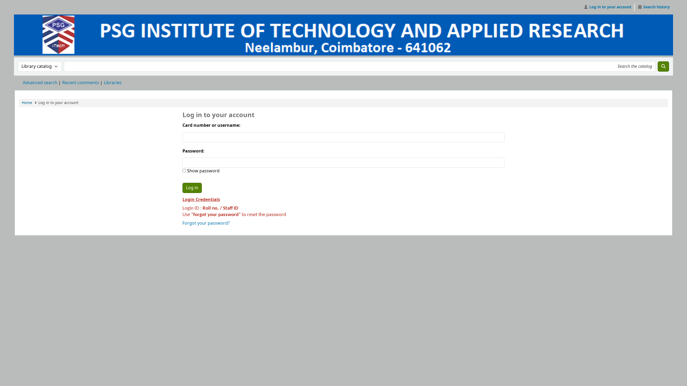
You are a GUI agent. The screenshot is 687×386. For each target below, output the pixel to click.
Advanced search (40, 83)
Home (27, 103)
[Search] (663, 66)
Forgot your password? (206, 223)
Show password (203, 171)
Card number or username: (211, 125)
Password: (193, 151)
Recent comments (80, 83)
